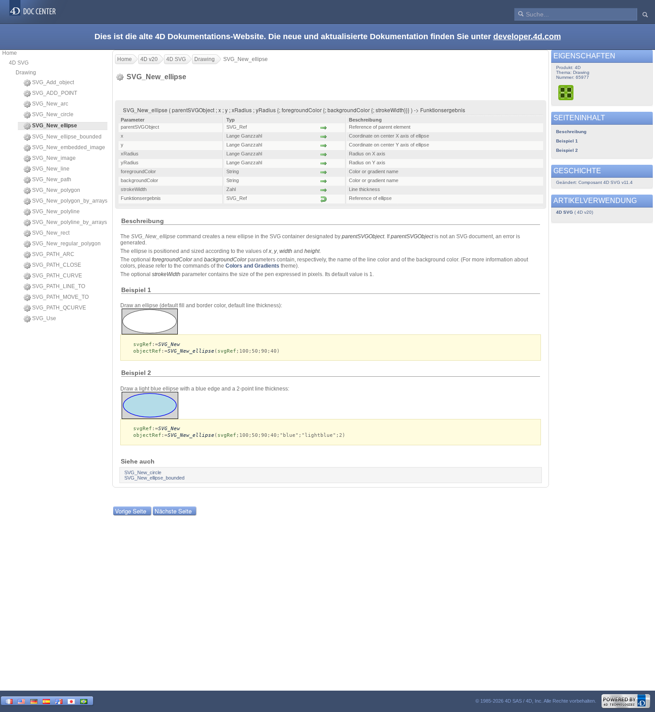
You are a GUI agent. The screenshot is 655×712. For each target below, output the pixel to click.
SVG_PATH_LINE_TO (58, 286)
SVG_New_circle (53, 114)
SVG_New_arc (50, 104)
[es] (46, 700)
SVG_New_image (54, 158)
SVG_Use (44, 318)
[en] (21, 700)
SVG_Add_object (53, 82)
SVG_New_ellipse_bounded (67, 137)
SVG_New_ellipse (191, 351)
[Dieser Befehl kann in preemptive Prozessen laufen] (566, 92)
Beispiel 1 (567, 140)
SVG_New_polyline (56, 211)
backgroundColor (225, 259)
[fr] (9, 700)
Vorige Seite (130, 511)
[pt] (84, 700)
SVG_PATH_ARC (53, 254)
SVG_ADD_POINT (54, 93)
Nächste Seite (173, 511)
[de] (34, 700)
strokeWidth (166, 274)
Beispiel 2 (567, 150)
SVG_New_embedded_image (68, 147)
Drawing (26, 72)
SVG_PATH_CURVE (57, 276)
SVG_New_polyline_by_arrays (69, 222)
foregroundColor (172, 259)
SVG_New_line (51, 169)
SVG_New (169, 344)
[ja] (71, 700)
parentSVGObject (363, 236)
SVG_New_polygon (56, 190)
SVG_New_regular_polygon (66, 243)
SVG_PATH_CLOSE (56, 265)
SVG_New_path (51, 179)
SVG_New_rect (51, 233)
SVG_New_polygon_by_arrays (69, 201)
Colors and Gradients (252, 266)
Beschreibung (571, 131)
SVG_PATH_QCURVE (59, 308)
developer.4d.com (527, 36)
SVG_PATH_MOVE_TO (60, 297)
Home (9, 53)
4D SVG (19, 63)
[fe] (59, 700)
